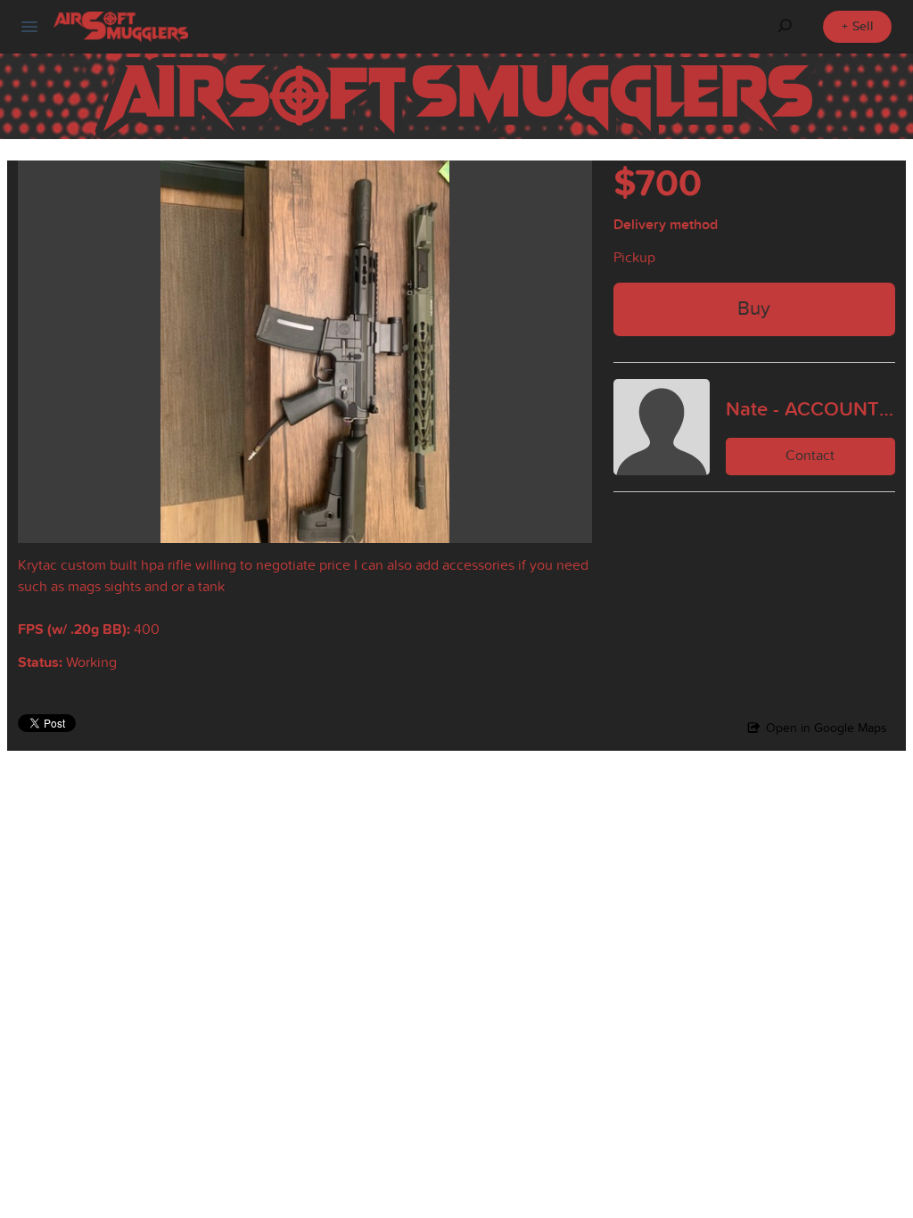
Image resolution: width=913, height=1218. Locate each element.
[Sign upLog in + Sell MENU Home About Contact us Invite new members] (29, 26)
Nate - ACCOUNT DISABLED (810, 408)
